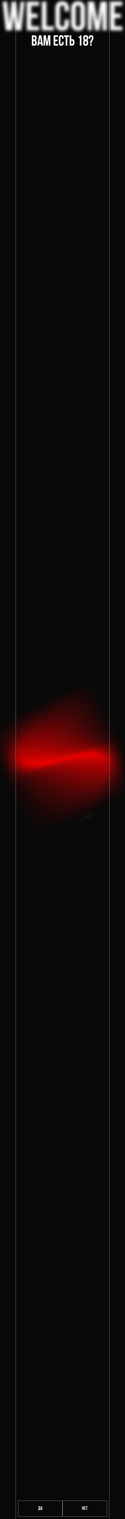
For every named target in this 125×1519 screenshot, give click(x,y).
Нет (85, 1508)
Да (40, 1508)
